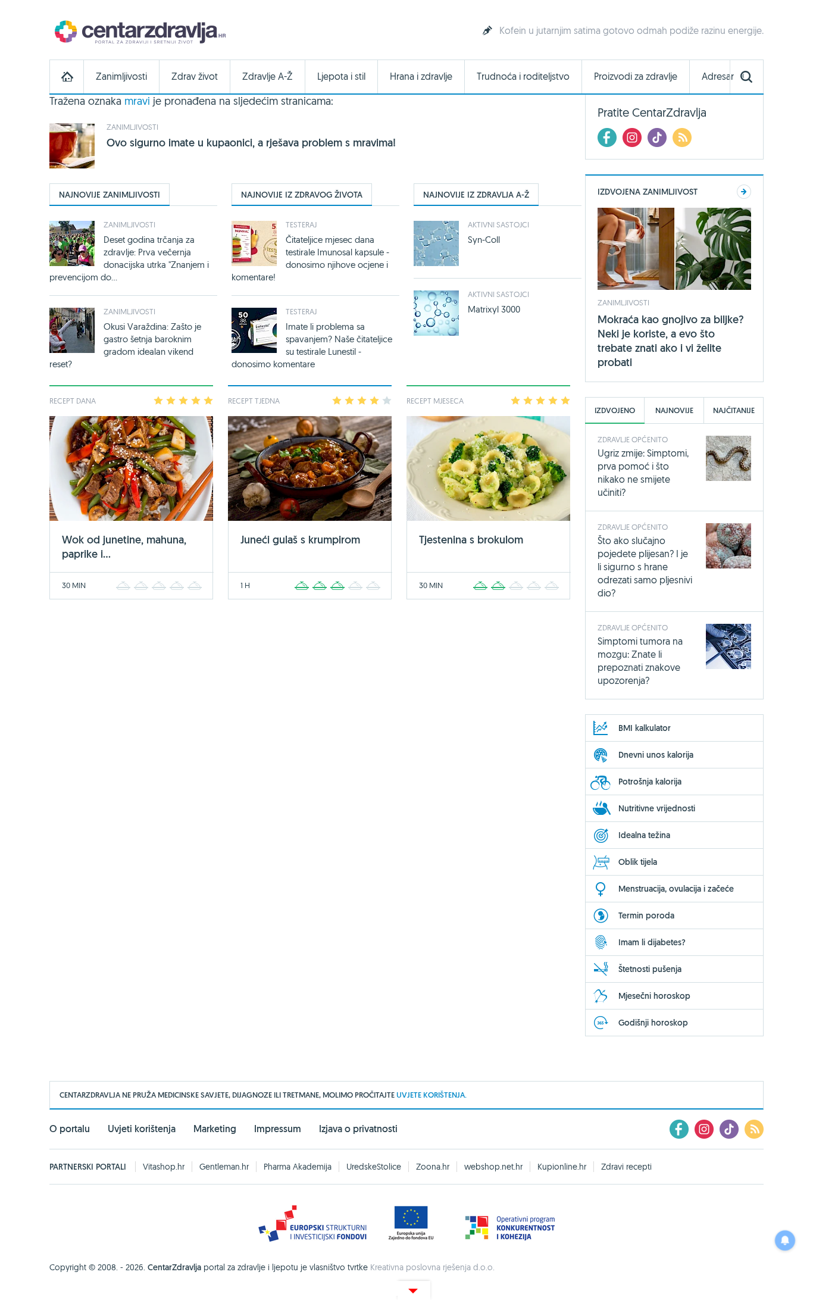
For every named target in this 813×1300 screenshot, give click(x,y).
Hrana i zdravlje (421, 76)
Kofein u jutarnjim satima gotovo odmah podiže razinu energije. (631, 30)
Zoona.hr (432, 1166)
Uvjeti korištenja (142, 1129)
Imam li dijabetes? (652, 942)
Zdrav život (194, 76)
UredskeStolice (373, 1166)
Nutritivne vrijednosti (656, 808)
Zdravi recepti (626, 1166)
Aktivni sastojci (498, 224)
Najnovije (674, 410)
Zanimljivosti (121, 76)
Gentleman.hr (224, 1166)
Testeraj (301, 224)
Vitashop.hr (164, 1166)
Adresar (718, 76)
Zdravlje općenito (633, 439)
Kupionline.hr (561, 1166)
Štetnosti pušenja (649, 969)
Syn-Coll (484, 239)
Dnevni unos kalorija (655, 754)
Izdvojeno (615, 410)
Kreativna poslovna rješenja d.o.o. (432, 1267)
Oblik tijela (637, 862)
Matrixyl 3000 (494, 309)
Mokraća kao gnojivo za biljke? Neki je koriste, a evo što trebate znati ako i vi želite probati (671, 340)
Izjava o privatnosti (358, 1129)
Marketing (214, 1129)
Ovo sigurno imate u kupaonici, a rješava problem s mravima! (251, 142)
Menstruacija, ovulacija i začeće (676, 888)
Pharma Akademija (298, 1166)
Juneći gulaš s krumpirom (300, 539)
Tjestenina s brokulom (471, 539)
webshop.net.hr (493, 1166)
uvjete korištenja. (431, 1095)
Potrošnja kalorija (649, 781)
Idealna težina (644, 835)
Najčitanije (734, 410)
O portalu (69, 1129)
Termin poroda (646, 915)
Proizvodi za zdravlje (635, 76)
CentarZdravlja (138, 31)
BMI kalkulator (644, 728)
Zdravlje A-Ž (267, 76)
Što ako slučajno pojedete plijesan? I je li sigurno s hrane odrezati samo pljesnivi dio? (645, 567)
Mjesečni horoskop (654, 995)
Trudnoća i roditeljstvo (523, 76)
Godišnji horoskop (653, 1022)
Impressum (277, 1129)
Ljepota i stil (341, 76)
